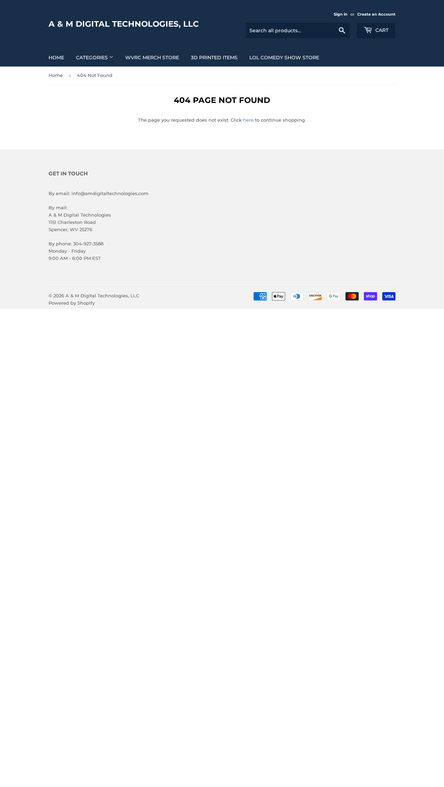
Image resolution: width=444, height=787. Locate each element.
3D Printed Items (214, 57)
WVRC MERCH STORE (152, 57)
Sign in (341, 14)
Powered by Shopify (72, 303)
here (248, 120)
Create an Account (376, 14)
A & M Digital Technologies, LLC (124, 24)
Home (56, 57)
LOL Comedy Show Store (284, 57)
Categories (92, 57)
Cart (381, 30)
